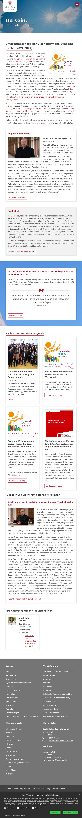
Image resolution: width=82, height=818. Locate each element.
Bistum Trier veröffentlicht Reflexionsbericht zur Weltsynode (58, 374)
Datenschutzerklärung (37, 805)
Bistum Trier (49, 723)
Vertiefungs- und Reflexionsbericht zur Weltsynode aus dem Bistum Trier (40, 273)
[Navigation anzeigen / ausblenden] (77, 5)
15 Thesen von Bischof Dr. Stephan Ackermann (33, 494)
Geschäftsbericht (22, 97)
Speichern (55, 812)
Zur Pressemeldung (54, 395)
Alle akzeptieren (70, 812)
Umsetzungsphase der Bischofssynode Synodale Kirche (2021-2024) (40, 46)
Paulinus (47, 746)
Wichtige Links (50, 666)
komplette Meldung (17, 197)
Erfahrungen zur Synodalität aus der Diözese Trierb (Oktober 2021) (41, 503)
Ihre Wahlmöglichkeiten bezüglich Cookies (41, 795)
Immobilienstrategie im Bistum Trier (31, 108)
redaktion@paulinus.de (57, 760)
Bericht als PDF (15, 315)
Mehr (11, 399)
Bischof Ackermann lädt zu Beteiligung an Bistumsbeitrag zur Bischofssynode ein (59, 445)
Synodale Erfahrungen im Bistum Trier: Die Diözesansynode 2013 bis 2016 (21, 444)
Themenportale (14, 723)
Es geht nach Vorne (19, 133)
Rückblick (14, 210)
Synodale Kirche (45, 123)
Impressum (7, 815)
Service (10, 666)
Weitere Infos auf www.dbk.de (21, 251)
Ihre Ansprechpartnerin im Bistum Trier (29, 610)
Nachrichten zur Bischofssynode (25, 333)
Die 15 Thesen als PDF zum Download (25, 599)
